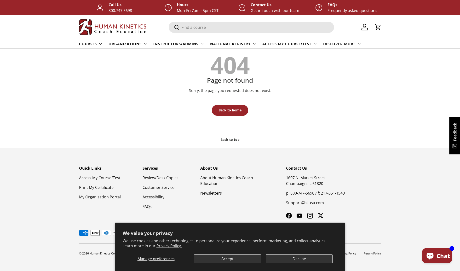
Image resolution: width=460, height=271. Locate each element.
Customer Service (158, 187)
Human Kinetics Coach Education (111, 253)
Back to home (230, 110)
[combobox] (251, 27)
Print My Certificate (96, 187)
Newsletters (211, 193)
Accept (227, 258)
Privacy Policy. (169, 245)
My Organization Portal (100, 197)
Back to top (230, 139)
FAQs (147, 206)
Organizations (125, 43)
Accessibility (153, 197)
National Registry (230, 43)
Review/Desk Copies (160, 177)
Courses (88, 43)
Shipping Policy (346, 253)
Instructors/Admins (175, 43)
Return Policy (372, 253)
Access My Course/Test (286, 43)
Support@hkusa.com (305, 202)
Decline (299, 258)
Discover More (339, 43)
